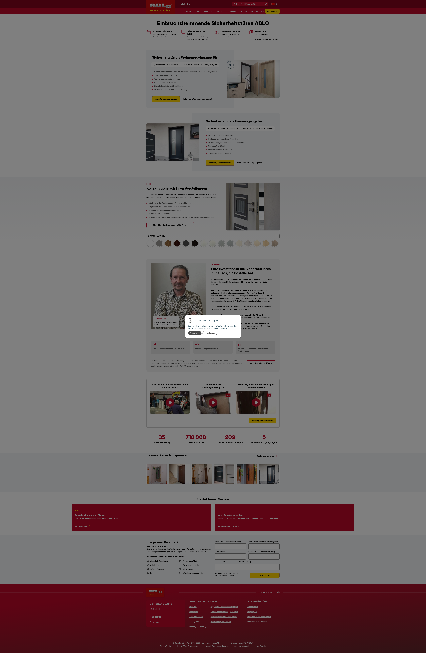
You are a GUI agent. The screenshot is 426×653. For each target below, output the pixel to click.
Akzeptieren (194, 333)
